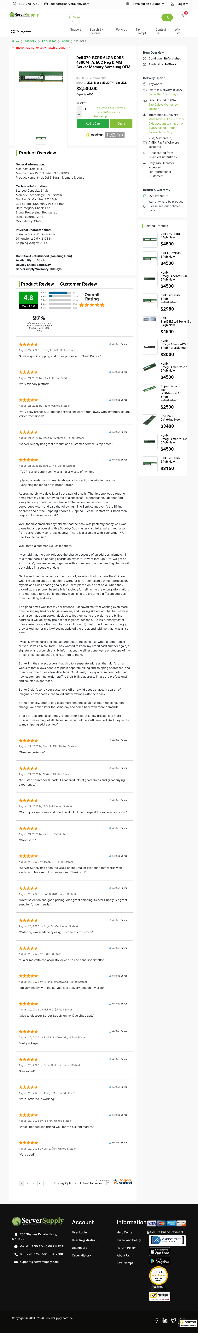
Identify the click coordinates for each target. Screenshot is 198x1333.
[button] (187, 1323)
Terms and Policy (129, 1240)
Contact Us (161, 31)
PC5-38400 (49, 41)
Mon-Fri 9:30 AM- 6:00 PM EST (41, 1246)
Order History (81, 1255)
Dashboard (79, 1248)
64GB (65, 41)
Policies (121, 29)
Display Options (65, 1183)
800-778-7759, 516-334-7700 (41, 1254)
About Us (123, 1255)
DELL (89, 82)
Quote (121, 123)
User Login (79, 1232)
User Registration (84, 1240)
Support (75, 29)
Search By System (96, 31)
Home (15, 41)
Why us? (178, 31)
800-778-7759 (28, 4)
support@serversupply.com (69, 4)
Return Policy (126, 1248)
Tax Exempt (141, 31)
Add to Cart (93, 123)
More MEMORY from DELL (110, 82)
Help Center (125, 1232)
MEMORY (30, 41)
